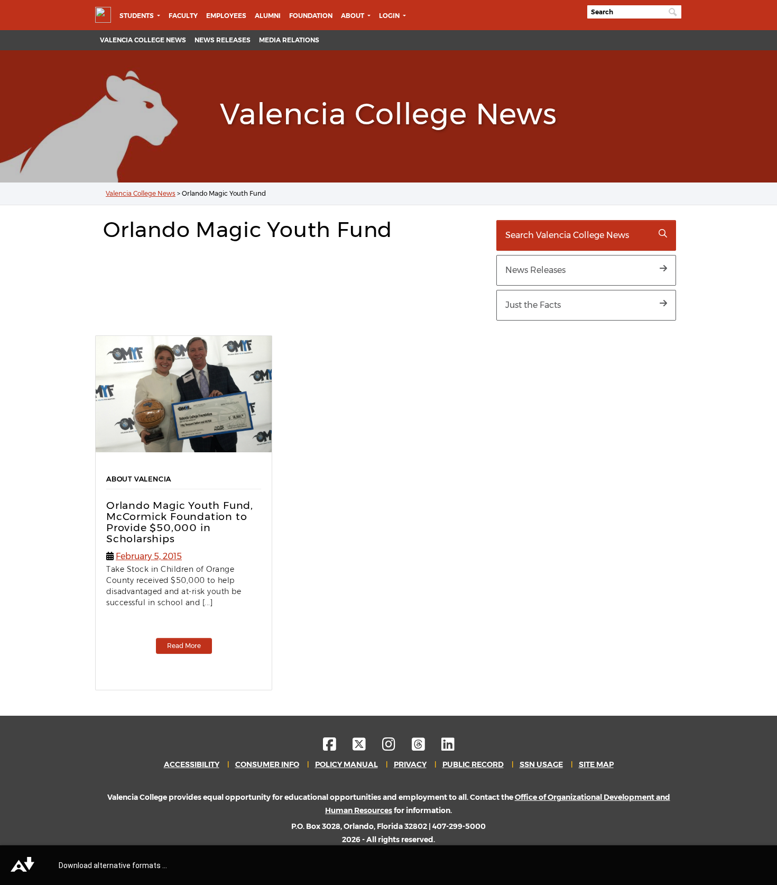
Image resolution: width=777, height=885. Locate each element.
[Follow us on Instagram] (396, 747)
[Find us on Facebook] (337, 747)
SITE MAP (596, 764)
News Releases (223, 40)
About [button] (353, 16)
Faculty (183, 16)
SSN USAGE (541, 764)
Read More (184, 646)
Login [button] (390, 16)
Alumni (268, 16)
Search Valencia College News (567, 235)
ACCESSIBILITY (191, 764)
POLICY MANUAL (346, 764)
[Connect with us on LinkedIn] (448, 747)
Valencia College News (143, 40)
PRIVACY (410, 764)
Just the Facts (533, 305)
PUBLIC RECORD (473, 764)
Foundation (310, 16)
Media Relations (289, 40)
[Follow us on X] (367, 747)
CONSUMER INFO (267, 764)
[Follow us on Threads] (426, 747)
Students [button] (137, 16)
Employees (226, 16)
